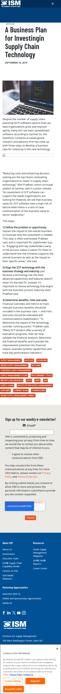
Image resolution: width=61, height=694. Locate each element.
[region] (30, 669)
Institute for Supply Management (34, 385)
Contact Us (28, 674)
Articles (29, 360)
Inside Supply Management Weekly (18, 395)
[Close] (57, 648)
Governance (9, 553)
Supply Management (11, 360)
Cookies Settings (13, 681)
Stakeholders (38, 390)
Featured (36, 365)
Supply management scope (14, 375)
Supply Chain (7, 385)
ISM (45, 380)
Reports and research (12, 380)
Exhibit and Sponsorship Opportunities (22, 598)
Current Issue (21, 390)
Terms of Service (27, 476)
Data (28, 380)
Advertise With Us (11, 593)
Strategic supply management (16, 370)
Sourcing (42, 360)
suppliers (5, 390)
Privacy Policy (16, 674)
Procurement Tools (41, 375)
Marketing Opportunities (15, 587)
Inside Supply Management (14, 365)
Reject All (35, 681)
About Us (7, 549)
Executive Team (11, 558)
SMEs (37, 380)
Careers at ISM (10, 570)
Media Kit (7, 603)
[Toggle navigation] (52, 4)
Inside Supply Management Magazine (40, 552)
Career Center (40, 568)
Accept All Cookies (13, 689)
